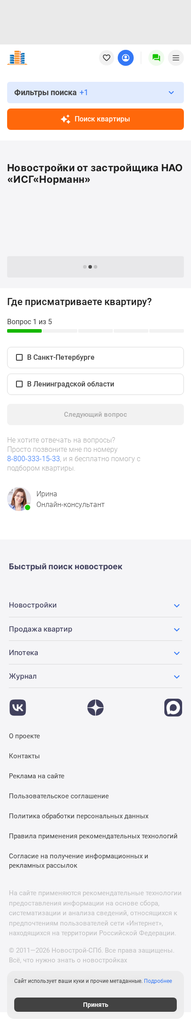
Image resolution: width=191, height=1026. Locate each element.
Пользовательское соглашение (59, 796)
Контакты (24, 756)
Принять (95, 1004)
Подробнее (158, 981)
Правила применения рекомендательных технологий (93, 836)
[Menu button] (156, 58)
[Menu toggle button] (176, 58)
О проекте (24, 736)
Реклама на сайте (36, 776)
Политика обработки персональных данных (78, 816)
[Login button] (126, 58)
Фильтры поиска (51, 92)
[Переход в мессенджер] (173, 703)
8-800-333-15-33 (33, 459)
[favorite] (107, 58)
